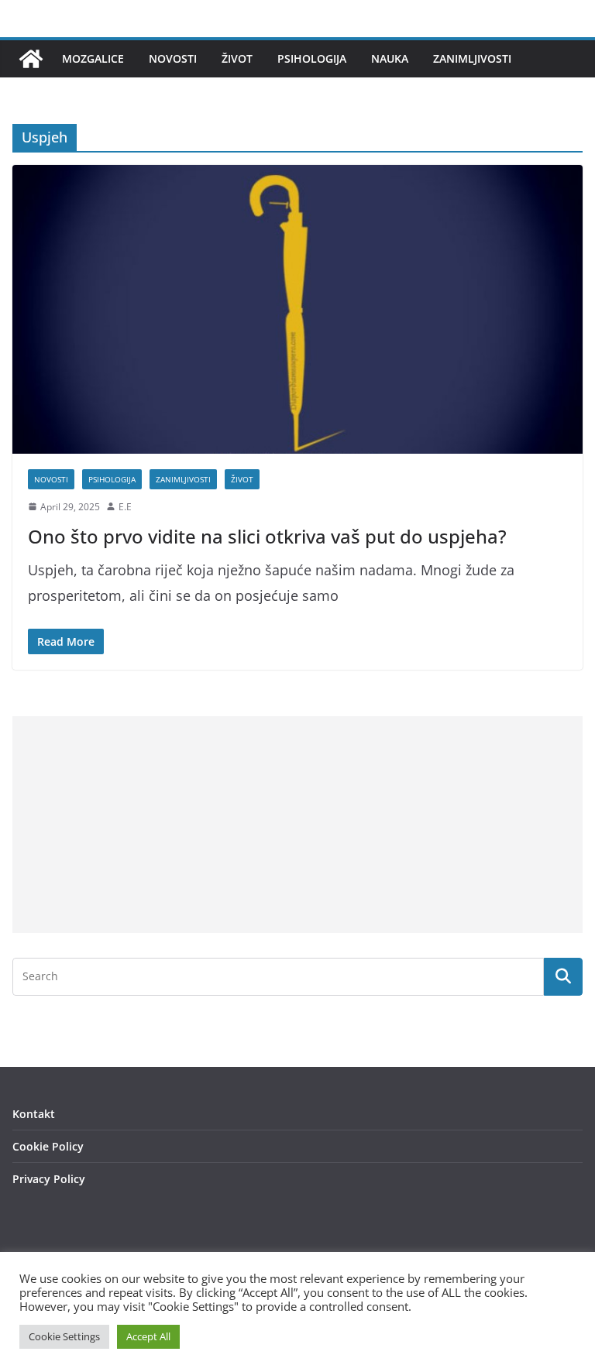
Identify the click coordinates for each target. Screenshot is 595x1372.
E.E (125, 506)
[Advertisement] (297, 824)
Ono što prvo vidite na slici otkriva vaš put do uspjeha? (267, 536)
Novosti (173, 58)
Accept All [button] (148, 1336)
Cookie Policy (48, 1146)
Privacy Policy (48, 1178)
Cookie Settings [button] (64, 1336)
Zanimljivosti (472, 58)
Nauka (389, 58)
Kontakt (33, 1113)
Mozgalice (93, 58)
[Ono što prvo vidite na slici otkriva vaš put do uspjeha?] (297, 309)
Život (237, 58)
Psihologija (311, 58)
